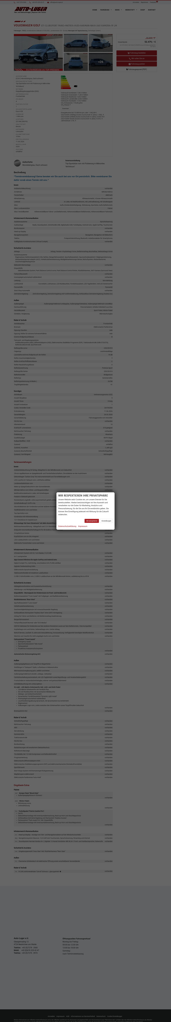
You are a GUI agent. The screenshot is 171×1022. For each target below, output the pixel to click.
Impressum (82, 526)
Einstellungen (106, 521)
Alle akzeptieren (91, 521)
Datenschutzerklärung (67, 526)
